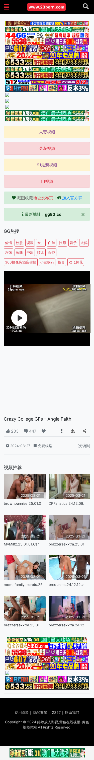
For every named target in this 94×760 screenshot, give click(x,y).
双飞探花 (76, 262)
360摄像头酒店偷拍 (20, 262)
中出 (30, 252)
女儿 (40, 243)
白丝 (51, 243)
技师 (62, 243)
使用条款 (22, 712)
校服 (19, 243)
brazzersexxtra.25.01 (66, 544)
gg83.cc (53, 214)
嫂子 (73, 243)
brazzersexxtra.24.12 (66, 625)
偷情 (8, 243)
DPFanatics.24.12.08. (66, 503)
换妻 (61, 262)
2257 (56, 712)
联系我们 (72, 712)
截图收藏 (35, 197)
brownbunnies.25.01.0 (22, 503)
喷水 (40, 252)
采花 (51, 252)
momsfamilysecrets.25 (23, 584)
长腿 (19, 252)
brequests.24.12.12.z (66, 584)
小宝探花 (47, 262)
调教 (30, 243)
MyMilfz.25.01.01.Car (21, 544)
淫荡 (8, 252)
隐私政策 (40, 712)
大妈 (83, 243)
